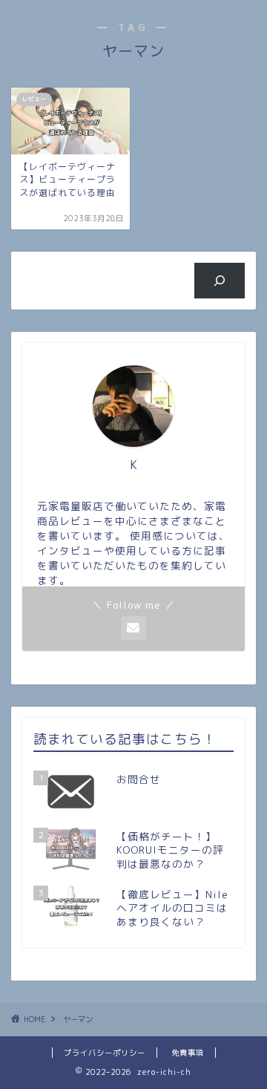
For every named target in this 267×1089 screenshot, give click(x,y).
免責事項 (187, 1052)
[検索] (219, 280)
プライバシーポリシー (104, 1052)
